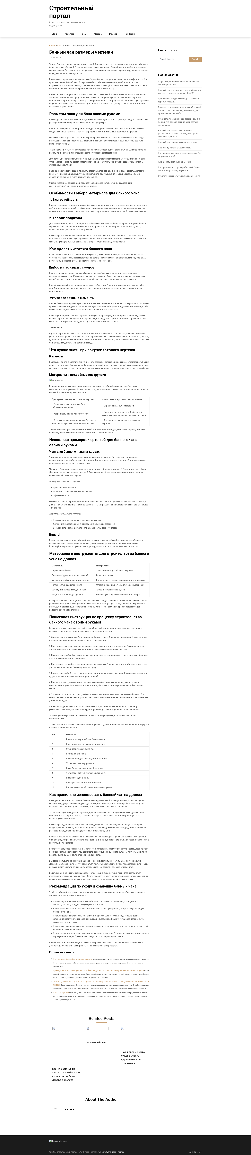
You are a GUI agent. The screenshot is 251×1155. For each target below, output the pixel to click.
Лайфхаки (130, 34)
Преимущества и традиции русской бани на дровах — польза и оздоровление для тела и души (98, 970)
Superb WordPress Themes (111, 1152)
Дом (84, 34)
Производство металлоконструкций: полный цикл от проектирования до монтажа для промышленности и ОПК (179, 110)
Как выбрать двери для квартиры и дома (178, 142)
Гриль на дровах (61, 992)
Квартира (69, 34)
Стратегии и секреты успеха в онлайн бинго (179, 176)
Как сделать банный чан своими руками (72, 959)
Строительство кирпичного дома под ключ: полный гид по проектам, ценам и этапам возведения (179, 122)
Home (52, 45)
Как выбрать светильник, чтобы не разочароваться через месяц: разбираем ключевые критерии (178, 133)
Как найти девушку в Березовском (174, 148)
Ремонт (113, 34)
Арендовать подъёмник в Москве (174, 162)
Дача (54, 34)
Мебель (98, 34)
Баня (59, 45)
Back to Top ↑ (195, 1152)
